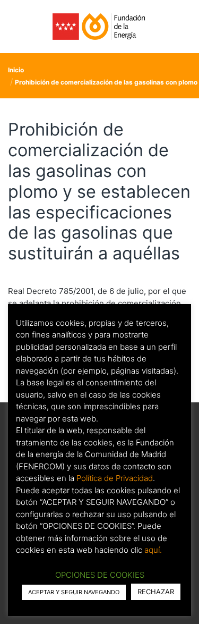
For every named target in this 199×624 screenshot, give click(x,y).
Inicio (16, 70)
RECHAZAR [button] (155, 591)
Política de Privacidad (114, 478)
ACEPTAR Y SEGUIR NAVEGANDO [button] (73, 592)
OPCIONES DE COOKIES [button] (99, 575)
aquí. (153, 550)
